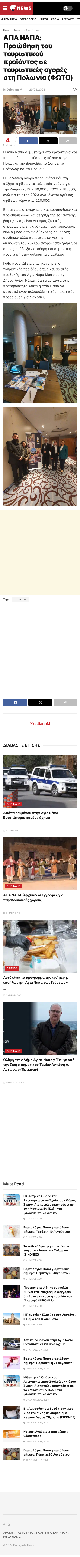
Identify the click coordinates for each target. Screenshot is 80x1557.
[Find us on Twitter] (9, 1524)
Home (6, 30)
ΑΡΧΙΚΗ (8, 1532)
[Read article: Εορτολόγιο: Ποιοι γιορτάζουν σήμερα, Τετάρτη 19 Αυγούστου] (11, 1231)
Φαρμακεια (9, 19)
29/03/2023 (37, 89)
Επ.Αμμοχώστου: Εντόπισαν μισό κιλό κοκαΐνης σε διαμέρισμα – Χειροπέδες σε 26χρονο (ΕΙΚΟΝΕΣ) (49, 1413)
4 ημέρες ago (13, 913)
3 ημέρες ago (33, 1237)
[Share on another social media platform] (68, 140)
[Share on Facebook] (28, 140)
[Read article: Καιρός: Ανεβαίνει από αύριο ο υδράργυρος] (11, 1436)
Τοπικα (18, 30)
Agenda (12, 968)
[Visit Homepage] (20, 8)
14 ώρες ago (12, 830)
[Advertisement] (40, 552)
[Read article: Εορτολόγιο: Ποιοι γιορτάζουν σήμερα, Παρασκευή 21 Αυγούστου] (11, 1362)
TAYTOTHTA (24, 1532)
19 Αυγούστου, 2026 (36, 1460)
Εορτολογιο (28, 19)
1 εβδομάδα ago (15, 1082)
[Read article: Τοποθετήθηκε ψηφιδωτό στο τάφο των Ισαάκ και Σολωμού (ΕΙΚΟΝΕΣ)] (11, 1250)
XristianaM (14, 89)
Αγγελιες (68, 19)
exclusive (20, 599)
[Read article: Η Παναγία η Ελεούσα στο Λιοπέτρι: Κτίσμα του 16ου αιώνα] (11, 1319)
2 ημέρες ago (33, 1218)
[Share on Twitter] (48, 140)
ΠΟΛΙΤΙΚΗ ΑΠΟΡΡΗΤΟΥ (51, 1532)
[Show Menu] (5, 8)
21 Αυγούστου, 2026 (36, 1349)
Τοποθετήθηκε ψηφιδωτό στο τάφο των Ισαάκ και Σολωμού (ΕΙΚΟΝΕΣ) (46, 1250)
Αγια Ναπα (32, 30)
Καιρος (43, 19)
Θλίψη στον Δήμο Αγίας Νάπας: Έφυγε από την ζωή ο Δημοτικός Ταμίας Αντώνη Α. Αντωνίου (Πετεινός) (38, 1065)
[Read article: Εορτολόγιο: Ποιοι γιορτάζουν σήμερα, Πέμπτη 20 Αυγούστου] (11, 1273)
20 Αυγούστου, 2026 (37, 1368)
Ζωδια (55, 19)
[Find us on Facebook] (4, 1524)
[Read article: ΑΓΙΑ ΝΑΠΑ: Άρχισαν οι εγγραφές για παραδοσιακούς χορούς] (40, 864)
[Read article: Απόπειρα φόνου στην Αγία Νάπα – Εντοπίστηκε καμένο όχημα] (40, 781)
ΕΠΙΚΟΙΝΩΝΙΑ (12, 1537)
